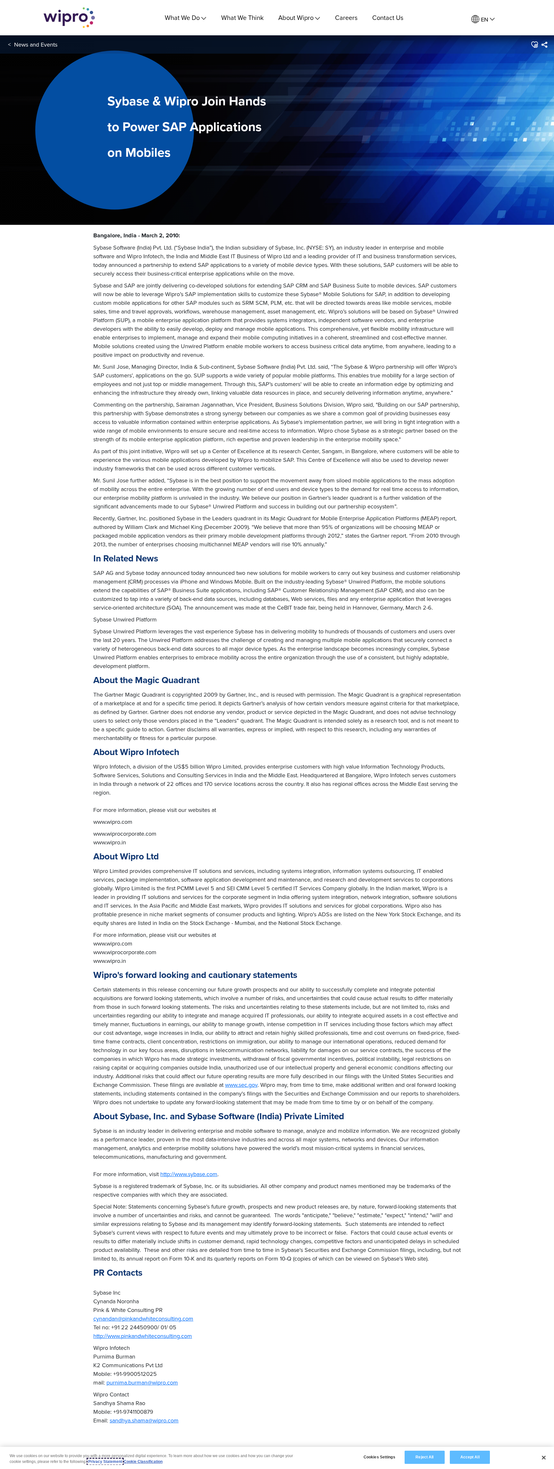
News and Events (35, 44)
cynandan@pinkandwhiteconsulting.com (143, 1319)
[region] (277, 1458)
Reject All (424, 1457)
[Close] (544, 1457)
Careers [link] (346, 17)
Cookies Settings (379, 1457)
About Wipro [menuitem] (296, 17)
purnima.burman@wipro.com (142, 1382)
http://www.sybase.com (188, 1174)
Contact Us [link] (387, 17)
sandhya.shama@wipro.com (144, 1420)
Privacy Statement (105, 1461)
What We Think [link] (242, 17)
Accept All (470, 1457)
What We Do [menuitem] (182, 17)
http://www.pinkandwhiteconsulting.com (142, 1336)
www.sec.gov (241, 1085)
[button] (534, 44)
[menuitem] (483, 19)
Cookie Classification (143, 1461)
